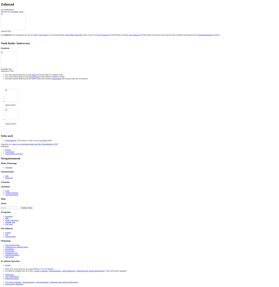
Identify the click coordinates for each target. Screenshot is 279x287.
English (7, 265)
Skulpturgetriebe (11, 140)
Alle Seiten (9, 224)
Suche (21, 12)
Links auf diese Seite (12, 245)
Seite (7, 176)
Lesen (7, 191)
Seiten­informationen (12, 255)
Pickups (8, 150)
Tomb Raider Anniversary (74, 35)
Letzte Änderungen (12, 220)
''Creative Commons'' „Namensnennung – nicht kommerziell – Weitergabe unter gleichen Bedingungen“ (69, 271)
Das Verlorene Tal (104, 35)
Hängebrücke (56, 79)
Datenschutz (9, 275)
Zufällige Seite (10, 222)
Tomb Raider (43, 35)
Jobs (6, 235)
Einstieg (8, 233)
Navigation (14, 12)
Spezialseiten (9, 249)
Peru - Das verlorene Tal (133, 35)
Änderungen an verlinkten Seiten (16, 247)
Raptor (33, 75)
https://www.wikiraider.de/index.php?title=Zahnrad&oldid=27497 (35, 144)
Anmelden (8, 167)
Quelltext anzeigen (11, 193)
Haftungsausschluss (12, 278)
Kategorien (5, 146)
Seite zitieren (9, 257)
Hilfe (7, 218)
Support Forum (10, 236)
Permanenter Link (11, 253)
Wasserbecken (34, 77)
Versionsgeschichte (11, 195)
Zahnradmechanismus (205, 35)
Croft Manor (43, 140)
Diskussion (9, 178)
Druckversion (10, 251)
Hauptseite (9, 216)
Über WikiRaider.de (12, 277)
